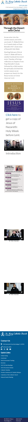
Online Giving (4, 355)
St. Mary (10, 419)
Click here (12, 114)
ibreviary (3, 363)
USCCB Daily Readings (7, 365)
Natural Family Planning (7, 377)
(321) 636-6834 (23, 5)
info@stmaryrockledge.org (20, 9)
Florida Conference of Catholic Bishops (11, 372)
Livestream (3, 358)
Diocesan (18, 420)
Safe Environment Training (7, 360)
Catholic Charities (5, 370)
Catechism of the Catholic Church (9, 374)
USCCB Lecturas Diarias (7, 367)
